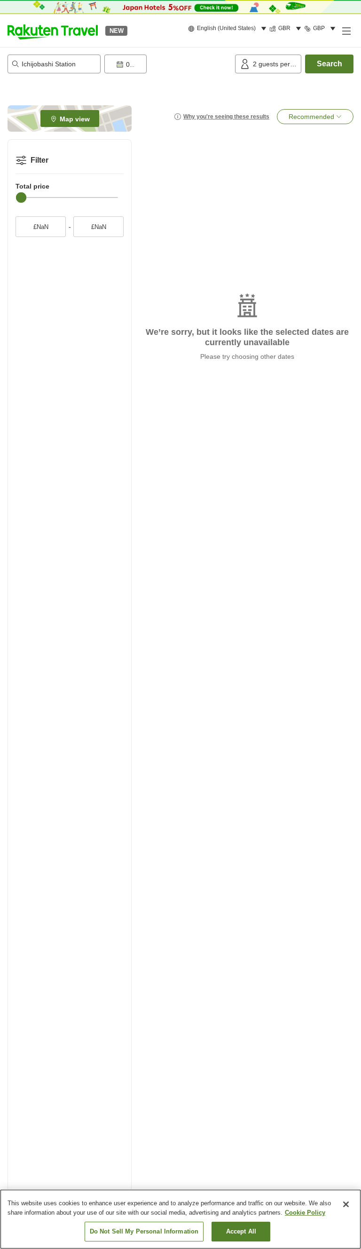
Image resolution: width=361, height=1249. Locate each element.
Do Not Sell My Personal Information (144, 1231)
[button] (53, 31)
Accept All (241, 1231)
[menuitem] (228, 28)
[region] (180, 1219)
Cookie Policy (305, 1212)
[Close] (346, 1204)
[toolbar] (167, 64)
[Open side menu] (345, 30)
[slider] (21, 197)
